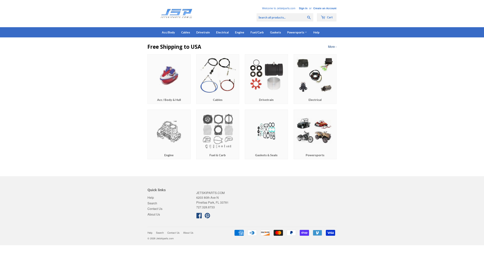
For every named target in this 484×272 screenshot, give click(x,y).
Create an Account (325, 8)
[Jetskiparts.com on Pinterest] (207, 216)
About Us (153, 214)
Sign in (303, 8)
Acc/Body (168, 32)
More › (332, 46)
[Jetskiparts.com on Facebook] (199, 216)
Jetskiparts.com (165, 238)
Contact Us (154, 208)
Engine (239, 32)
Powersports (296, 32)
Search (152, 203)
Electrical (222, 32)
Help (316, 32)
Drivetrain (203, 32)
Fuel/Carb (257, 32)
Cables (185, 32)
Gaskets (275, 32)
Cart (329, 17)
